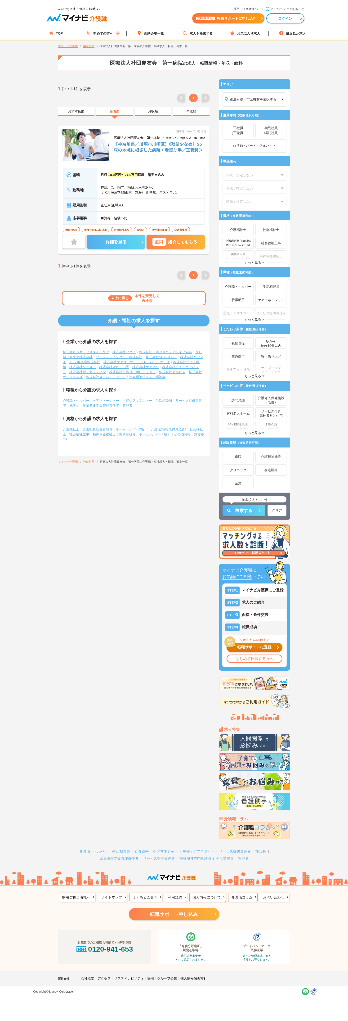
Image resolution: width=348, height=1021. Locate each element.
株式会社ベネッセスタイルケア (86, 352)
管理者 (127, 405)
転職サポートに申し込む (227, 18)
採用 (150, 978)
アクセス (104, 978)
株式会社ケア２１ (145, 367)
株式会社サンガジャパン (87, 372)
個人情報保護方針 (193, 978)
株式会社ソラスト (82, 367)
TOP (59, 33)
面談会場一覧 (154, 33)
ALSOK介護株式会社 (84, 362)
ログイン (285, 18)
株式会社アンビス (172, 372)
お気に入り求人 (248, 33)
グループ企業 (167, 978)
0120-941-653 (110, 949)
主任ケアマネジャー (137, 400)
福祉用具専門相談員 (195, 858)
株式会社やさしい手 (114, 367)
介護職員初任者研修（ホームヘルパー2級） (115, 429)
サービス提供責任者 (235, 851)
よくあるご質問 (145, 897)
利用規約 (175, 897)
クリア (277, 510)
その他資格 (182, 434)
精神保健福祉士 (104, 434)
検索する (243, 510)
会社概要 (87, 978)
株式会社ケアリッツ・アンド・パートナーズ (136, 362)
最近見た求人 (296, 33)
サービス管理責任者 (159, 858)
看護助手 (141, 851)
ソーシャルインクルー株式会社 (119, 357)
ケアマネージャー (106, 400)
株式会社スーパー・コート (106, 377)
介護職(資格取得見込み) (168, 429)
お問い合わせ (273, 897)
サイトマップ (111, 897)
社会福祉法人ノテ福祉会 (147, 377)
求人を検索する (201, 33)
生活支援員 (225, 858)
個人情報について (206, 897)
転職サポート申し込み (174, 914)
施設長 (74, 405)
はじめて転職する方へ (254, 659)
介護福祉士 (71, 429)
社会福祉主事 (79, 434)
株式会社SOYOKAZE (161, 357)
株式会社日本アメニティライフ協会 (165, 352)
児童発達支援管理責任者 (101, 405)
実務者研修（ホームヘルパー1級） (145, 434)
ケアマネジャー (165, 851)
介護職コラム (242, 897)
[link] (76, 111)
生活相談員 (164, 400)
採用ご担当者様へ (76, 897)
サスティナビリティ (129, 978)
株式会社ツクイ (124, 352)
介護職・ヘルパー (76, 400)
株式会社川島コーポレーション (132, 372)
